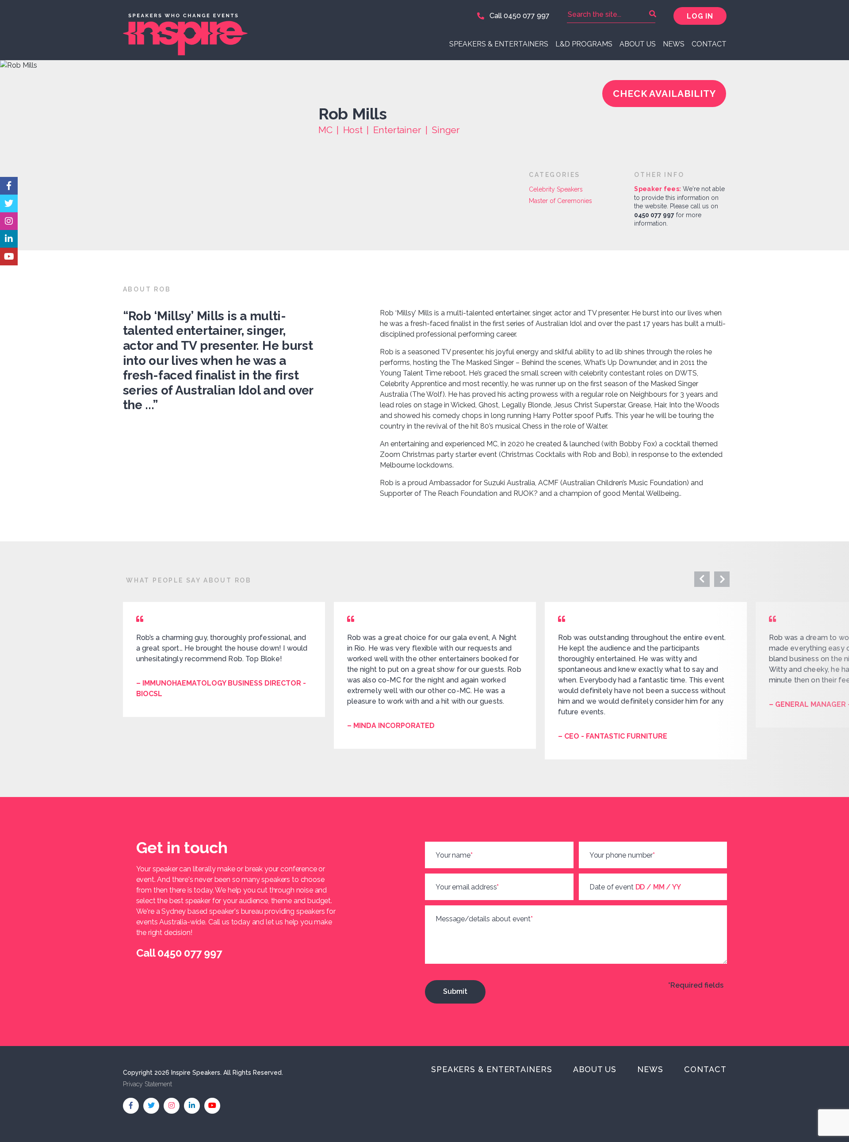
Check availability (664, 93)
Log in (700, 16)
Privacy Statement (147, 1084)
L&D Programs (583, 44)
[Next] (702, 579)
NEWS (674, 44)
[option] (224, 659)
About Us (638, 44)
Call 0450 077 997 (519, 15)
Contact (709, 44)
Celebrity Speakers (556, 189)
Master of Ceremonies (560, 200)
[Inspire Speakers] (270, 30)
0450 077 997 (654, 214)
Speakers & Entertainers (498, 44)
